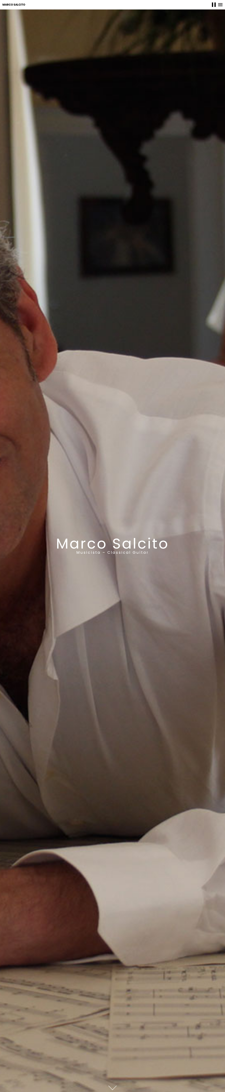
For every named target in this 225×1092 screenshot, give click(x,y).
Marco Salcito (13, 4)
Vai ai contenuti (112, 1088)
